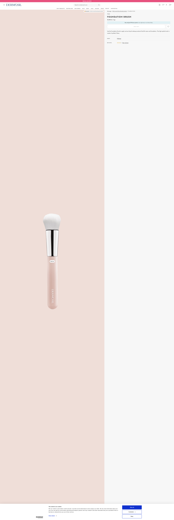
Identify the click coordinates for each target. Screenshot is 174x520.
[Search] (99, 5)
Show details (52, 515)
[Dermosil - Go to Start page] (14, 5)
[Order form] (159, 5)
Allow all (132, 507)
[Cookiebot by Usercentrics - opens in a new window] (39, 517)
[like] (168, 26)
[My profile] (166, 5)
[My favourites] (163, 5)
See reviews (125, 43)
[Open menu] (4, 5)
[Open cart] (170, 5)
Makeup (119, 38)
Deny (132, 516)
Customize (131, 511)
